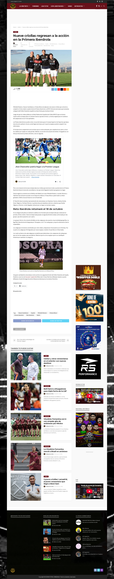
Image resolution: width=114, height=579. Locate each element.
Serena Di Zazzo (15, 45)
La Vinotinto (23, 6)
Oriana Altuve (61, 44)
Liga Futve (44, 6)
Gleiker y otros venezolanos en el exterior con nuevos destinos (56, 361)
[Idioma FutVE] (13, 6)
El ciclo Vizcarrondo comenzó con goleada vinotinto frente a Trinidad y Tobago (61, 531)
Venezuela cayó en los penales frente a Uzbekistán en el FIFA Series (60, 522)
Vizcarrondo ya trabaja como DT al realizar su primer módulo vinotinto (61, 539)
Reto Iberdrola (47, 45)
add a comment (19, 329)
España (46, 44)
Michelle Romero (53, 44)
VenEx (70, 6)
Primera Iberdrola (38, 45)
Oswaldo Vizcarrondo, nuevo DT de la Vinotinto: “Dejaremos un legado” (61, 547)
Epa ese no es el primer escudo (89, 522)
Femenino (35, 6)
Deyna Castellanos (40, 44)
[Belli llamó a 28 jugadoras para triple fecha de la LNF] (26, 396)
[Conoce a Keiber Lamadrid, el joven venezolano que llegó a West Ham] (26, 487)
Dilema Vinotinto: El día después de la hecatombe (61, 555)
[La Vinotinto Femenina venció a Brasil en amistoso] (26, 457)
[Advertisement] (57, 14)
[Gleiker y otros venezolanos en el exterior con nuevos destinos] (26, 366)
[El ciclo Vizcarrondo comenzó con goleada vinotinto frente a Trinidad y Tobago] (47, 531)
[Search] (104, 6)
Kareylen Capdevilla (30, 277)
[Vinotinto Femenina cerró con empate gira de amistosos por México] (26, 426)
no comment (31, 45)
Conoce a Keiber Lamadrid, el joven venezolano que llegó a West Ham (55, 481)
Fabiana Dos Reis (50, 365)
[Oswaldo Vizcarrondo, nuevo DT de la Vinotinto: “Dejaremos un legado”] (47, 549)
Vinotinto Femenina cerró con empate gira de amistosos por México (55, 421)
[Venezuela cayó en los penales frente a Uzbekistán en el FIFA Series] (47, 522)
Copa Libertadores (57, 6)
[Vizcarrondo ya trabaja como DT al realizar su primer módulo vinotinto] (47, 540)
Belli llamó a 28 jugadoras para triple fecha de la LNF (55, 390)
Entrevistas (78, 6)
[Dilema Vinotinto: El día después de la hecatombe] (47, 557)
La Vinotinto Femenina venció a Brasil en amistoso (55, 450)
